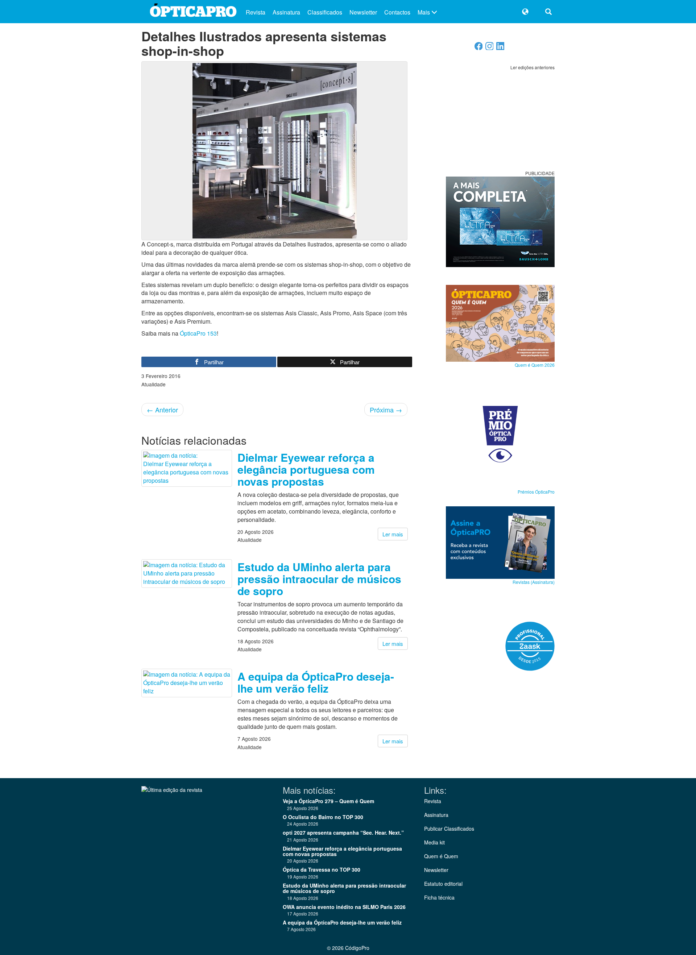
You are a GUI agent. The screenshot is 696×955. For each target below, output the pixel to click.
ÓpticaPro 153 (198, 333)
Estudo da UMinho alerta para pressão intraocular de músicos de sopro (319, 578)
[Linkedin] (500, 48)
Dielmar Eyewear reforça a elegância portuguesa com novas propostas (306, 469)
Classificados (324, 12)
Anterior (162, 409)
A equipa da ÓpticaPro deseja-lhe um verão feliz (315, 682)
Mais (424, 12)
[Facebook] (479, 48)
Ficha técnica (439, 897)
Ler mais (392, 534)
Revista (255, 12)
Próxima (386, 409)
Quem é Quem (441, 856)
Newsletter (363, 12)
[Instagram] (489, 48)
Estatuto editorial (443, 883)
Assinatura (286, 12)
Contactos (397, 12)
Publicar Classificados (449, 828)
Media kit (434, 842)
